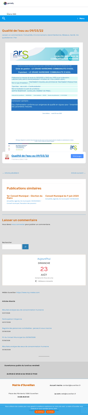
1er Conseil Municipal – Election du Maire (24, 197)
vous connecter (18, 224)
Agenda (17, 201)
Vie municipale (25, 201)
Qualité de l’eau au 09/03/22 (30, 155)
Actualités (28, 35)
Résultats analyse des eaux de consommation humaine (25, 346)
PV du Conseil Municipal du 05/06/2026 (19, 337)
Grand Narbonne (54, 35)
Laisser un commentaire (12, 35)
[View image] (44, 97)
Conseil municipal (13, 203)
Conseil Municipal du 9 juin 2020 (62, 196)
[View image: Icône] (7, 156)
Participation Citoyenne (12, 319)
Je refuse (50, 412)
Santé (72, 35)
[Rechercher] (25, 246)
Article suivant (78, 173)
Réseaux (65, 35)
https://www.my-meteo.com (28, 292)
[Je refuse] (85, 409)
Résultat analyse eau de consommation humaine (23, 310)
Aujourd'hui (44, 258)
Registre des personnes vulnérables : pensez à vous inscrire (27, 328)
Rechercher (7, 242)
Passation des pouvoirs (28, 203)
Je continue (40, 412)
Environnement (40, 35)
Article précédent (10, 173)
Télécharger (77, 156)
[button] (3, 18)
